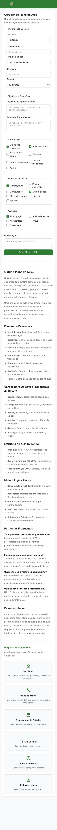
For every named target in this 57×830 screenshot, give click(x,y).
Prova (35, 220)
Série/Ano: (11, 69)
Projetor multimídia (37, 186)
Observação (16, 225)
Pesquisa (36, 154)
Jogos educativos (19, 162)
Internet (36, 196)
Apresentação (17, 220)
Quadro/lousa (16, 185)
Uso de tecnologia (37, 162)
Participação (16, 216)
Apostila (14, 200)
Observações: (11, 235)
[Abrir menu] (4, 4)
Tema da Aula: (13, 46)
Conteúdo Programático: (18, 117)
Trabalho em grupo (16, 154)
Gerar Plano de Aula (28, 252)
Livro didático (39, 191)
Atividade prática (40, 146)
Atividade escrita (40, 216)
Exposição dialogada (15, 146)
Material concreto (18, 196)
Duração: (11, 79)
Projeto (13, 168)
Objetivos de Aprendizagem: (20, 101)
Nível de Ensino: (14, 56)
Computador (16, 191)
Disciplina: (11, 34)
